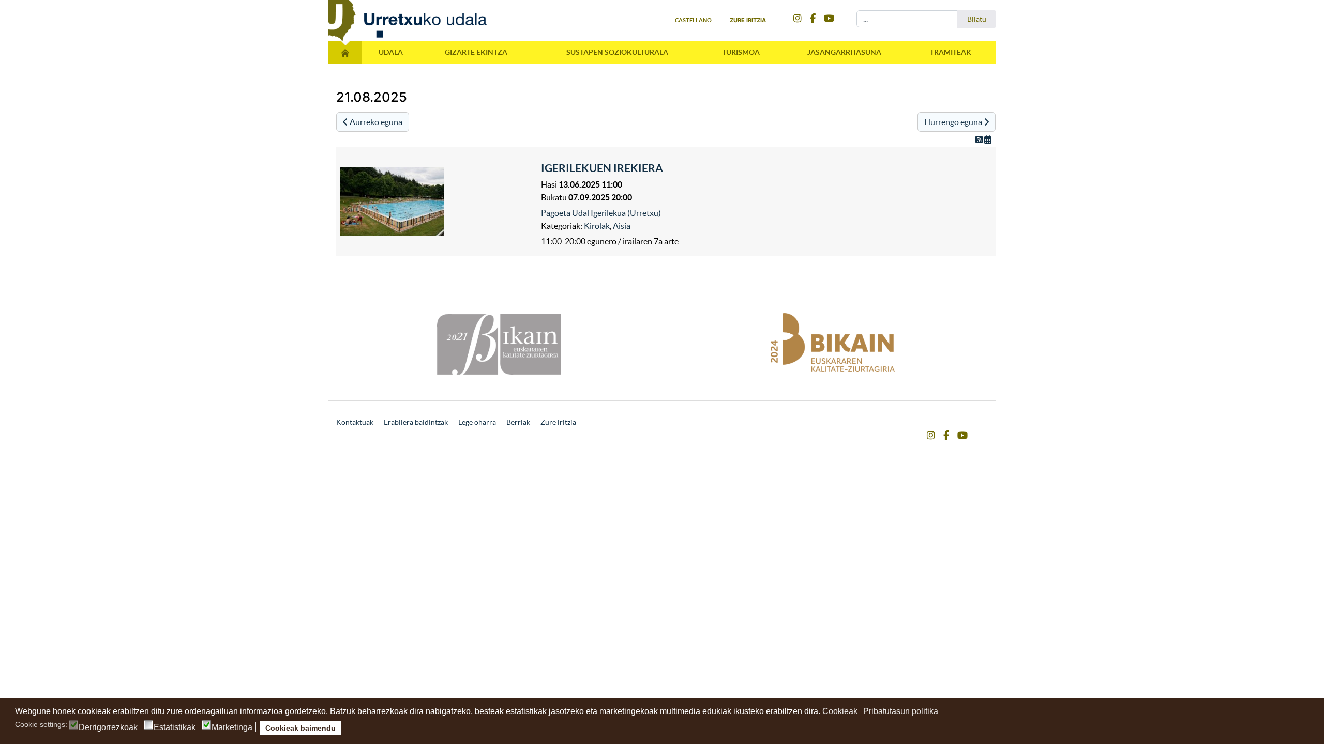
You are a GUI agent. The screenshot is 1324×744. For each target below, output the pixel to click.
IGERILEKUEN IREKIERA (602, 168)
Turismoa (741, 52)
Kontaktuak (354, 422)
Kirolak (597, 225)
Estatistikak (174, 727)
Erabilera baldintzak (416, 422)
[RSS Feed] (979, 139)
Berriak (518, 422)
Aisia (621, 225)
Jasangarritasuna (844, 52)
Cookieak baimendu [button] (300, 728)
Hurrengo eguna (954, 122)
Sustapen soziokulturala (617, 52)
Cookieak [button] (839, 711)
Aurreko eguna (375, 122)
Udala (391, 52)
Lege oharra (477, 422)
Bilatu (976, 19)
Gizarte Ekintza (476, 52)
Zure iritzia (748, 20)
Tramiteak (950, 52)
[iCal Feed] (987, 139)
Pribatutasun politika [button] (900, 711)
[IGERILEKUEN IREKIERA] (438, 201)
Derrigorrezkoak (108, 727)
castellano (693, 20)
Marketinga (232, 727)
